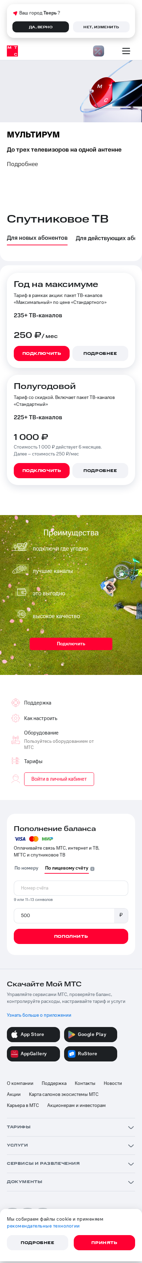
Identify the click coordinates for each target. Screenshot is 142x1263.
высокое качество (56, 616)
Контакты (85, 1083)
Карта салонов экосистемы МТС (64, 1094)
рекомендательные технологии (43, 1226)
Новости (113, 1083)
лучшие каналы (53, 571)
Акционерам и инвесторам (76, 1105)
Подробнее (22, 164)
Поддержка (54, 1083)
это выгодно (49, 593)
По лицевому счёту (66, 868)
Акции (14, 1094)
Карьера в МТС (23, 1105)
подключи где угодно (60, 549)
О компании (20, 1083)
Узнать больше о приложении (39, 1015)
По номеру (26, 868)
